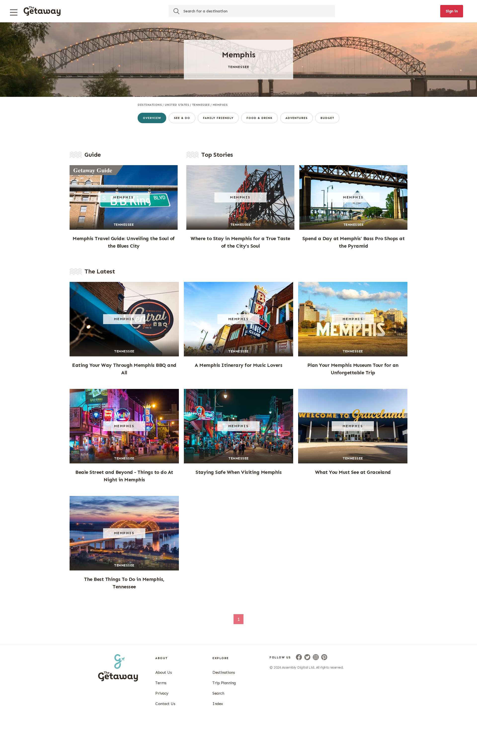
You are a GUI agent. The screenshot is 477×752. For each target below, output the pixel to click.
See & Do (182, 118)
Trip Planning (224, 682)
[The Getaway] (118, 680)
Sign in (452, 11)
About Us (163, 672)
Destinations (150, 105)
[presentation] (42, 11)
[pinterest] (324, 657)
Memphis (220, 105)
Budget (327, 118)
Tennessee (201, 105)
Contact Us (165, 703)
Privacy (161, 693)
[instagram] (316, 657)
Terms (160, 682)
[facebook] (299, 657)
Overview (152, 118)
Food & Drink (259, 118)
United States (177, 105)
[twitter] (307, 657)
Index (217, 703)
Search (218, 693)
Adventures (296, 118)
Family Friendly (218, 118)
